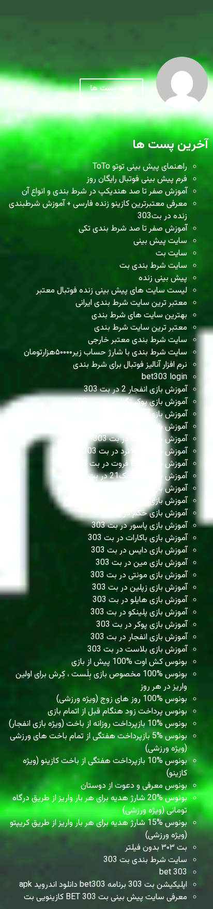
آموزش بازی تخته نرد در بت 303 (135, 451)
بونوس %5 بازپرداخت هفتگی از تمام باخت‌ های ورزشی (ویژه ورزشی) (98, 742)
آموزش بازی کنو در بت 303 (143, 488)
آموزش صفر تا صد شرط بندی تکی (133, 228)
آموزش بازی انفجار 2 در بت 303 (135, 389)
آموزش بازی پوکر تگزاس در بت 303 (130, 402)
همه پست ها (111, 88)
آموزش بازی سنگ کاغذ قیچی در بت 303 (121, 426)
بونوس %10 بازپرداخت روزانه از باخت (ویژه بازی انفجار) (98, 724)
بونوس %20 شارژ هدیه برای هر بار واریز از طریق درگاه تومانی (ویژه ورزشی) (99, 804)
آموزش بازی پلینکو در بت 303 (138, 612)
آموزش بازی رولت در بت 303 (140, 439)
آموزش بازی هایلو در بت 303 (140, 600)
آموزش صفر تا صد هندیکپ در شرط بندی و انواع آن (104, 191)
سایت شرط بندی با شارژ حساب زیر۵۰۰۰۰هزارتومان (105, 352)
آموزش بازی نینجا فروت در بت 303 (130, 464)
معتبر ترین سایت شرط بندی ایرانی (131, 303)
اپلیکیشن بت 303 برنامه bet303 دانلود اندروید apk (103, 885)
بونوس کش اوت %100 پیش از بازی (129, 662)
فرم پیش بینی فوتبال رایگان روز (136, 179)
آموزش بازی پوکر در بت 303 (141, 625)
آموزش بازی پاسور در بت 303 (139, 526)
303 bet (173, 872)
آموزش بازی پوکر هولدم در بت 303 (129, 414)
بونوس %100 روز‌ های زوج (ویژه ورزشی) (121, 699)
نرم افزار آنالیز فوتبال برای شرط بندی (130, 365)
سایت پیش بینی (160, 241)
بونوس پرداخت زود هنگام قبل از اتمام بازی (117, 711)
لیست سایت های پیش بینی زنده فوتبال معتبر (111, 290)
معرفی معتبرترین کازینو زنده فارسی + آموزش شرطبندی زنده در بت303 (98, 210)
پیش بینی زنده (163, 278)
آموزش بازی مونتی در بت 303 (138, 575)
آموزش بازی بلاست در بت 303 (137, 649)
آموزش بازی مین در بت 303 (141, 563)
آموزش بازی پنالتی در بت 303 (139, 501)
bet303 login (164, 377)
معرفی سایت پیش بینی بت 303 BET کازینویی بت (105, 897)
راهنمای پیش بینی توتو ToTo (140, 166)
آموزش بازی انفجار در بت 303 (138, 637)
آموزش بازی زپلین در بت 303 (139, 587)
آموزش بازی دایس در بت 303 (139, 550)
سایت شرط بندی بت (153, 265)
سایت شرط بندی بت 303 (145, 860)
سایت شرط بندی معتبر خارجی (137, 340)
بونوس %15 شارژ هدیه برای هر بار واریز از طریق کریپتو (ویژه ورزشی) (98, 829)
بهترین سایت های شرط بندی (139, 315)
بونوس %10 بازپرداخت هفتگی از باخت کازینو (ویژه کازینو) (105, 767)
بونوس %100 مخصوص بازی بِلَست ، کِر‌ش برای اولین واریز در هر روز (101, 680)
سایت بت (171, 253)
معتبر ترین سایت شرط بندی (140, 327)
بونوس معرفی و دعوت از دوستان (134, 786)
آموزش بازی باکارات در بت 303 (137, 538)
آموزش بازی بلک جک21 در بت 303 (129, 476)
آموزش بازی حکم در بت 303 (141, 513)
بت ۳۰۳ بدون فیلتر (156, 847)
